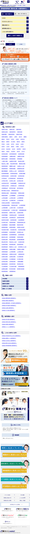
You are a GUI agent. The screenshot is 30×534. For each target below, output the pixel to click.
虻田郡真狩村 (21, 171)
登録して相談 (22, 500)
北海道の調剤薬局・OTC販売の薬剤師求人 (11, 303)
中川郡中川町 (14, 210)
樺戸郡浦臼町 (20, 188)
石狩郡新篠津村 (13, 153)
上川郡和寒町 (22, 205)
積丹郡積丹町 (20, 178)
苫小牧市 (13, 141)
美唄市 (23, 141)
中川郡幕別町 (20, 256)
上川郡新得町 (12, 251)
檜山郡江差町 (21, 161)
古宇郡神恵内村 (12, 178)
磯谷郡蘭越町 (5, 171)
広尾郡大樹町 (5, 256)
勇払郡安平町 (5, 241)
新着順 (10, 44)
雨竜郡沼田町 (5, 195)
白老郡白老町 (5, 239)
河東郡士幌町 (12, 249)
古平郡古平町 (5, 180)
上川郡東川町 (12, 200)
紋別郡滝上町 (20, 232)
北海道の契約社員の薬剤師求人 (9, 321)
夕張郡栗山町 (5, 188)
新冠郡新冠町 (12, 244)
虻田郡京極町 (22, 173)
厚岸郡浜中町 (20, 263)
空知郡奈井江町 (21, 183)
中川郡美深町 (20, 207)
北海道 (24, 5)
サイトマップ (3, 526)
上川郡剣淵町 (5, 207)
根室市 (12, 146)
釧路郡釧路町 (5, 263)
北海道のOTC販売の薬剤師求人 (9, 305)
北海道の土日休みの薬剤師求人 (9, 340)
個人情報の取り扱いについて (16, 526)
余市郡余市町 (20, 180)
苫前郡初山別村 (13, 215)
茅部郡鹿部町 (12, 158)
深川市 (13, 149)
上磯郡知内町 (12, 156)
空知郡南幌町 (13, 183)
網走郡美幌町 (12, 224)
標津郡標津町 (5, 271)
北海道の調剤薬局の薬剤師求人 (9, 298)
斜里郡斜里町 (5, 227)
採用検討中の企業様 (15, 504)
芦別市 (3, 144)
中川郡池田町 (5, 259)
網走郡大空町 (5, 237)
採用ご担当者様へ (4, 527)
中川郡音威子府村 (6, 210)
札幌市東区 (18, 129)
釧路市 (3, 139)
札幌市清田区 (5, 136)
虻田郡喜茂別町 (14, 173)
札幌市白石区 (5, 131)
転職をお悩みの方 (7, 497)
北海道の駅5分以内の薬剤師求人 (9, 343)
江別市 (7, 144)
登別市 (24, 149)
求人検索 (19, 5)
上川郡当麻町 (5, 197)
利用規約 (8, 526)
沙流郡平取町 (5, 244)
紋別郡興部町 (5, 234)
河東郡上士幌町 (20, 249)
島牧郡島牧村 (5, 168)
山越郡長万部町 (13, 161)
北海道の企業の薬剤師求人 (8, 307)
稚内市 (18, 141)
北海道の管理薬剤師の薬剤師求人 (9, 345)
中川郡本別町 (20, 259)
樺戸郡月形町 (12, 188)
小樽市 (15, 136)
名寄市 (3, 146)
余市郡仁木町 (12, 180)
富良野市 (19, 149)
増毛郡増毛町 (5, 212)
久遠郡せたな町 (20, 166)
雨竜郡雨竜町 (13, 193)
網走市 (3, 141)
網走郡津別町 (20, 224)
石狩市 (18, 151)
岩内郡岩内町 (21, 175)
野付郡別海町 (12, 268)
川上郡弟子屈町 (13, 266)
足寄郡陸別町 (12, 261)
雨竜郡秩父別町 (5, 193)
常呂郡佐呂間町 (21, 229)
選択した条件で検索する (15, 35)
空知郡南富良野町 (6, 205)
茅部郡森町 (19, 158)
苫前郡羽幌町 (5, 215)
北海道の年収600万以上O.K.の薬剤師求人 (11, 335)
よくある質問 (22, 497)
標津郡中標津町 (20, 268)
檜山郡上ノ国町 (5, 163)
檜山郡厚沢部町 (14, 163)
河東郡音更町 (5, 249)
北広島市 (13, 151)
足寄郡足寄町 (5, 261)
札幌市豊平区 (12, 131)
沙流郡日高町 (21, 241)
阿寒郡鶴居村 (21, 266)
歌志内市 (8, 149)
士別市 (22, 144)
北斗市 (23, 151)
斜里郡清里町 (12, 227)
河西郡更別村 (21, 254)
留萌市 (7, 141)
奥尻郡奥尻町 (5, 166)
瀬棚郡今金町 (12, 166)
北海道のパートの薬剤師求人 (8, 326)
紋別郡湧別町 (12, 232)
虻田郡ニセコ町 (13, 171)
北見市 (12, 139)
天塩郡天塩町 (5, 217)
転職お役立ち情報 (7, 500)
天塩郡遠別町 (21, 215)
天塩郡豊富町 (21, 219)
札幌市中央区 (5, 129)
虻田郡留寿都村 (5, 173)
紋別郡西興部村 (13, 234)
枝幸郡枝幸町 (13, 219)
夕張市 (17, 139)
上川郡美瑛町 (20, 200)
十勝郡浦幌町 (20, 261)
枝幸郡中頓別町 (5, 219)
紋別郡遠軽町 (5, 232)
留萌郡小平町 (12, 212)
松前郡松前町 (21, 153)
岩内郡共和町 (13, 175)
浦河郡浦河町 (20, 244)
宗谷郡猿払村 (12, 217)
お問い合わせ (24, 526)
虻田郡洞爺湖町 (20, 239)
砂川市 (3, 149)
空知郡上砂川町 (5, 185)
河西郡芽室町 (5, 254)
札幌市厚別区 (11, 134)
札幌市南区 (19, 131)
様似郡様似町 (5, 246)
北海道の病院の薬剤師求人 (8, 300)
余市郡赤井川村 (5, 183)
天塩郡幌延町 (5, 224)
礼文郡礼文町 (5, 222)
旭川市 (20, 136)
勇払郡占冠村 (14, 205)
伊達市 (7, 151)
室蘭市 (25, 136)
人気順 (20, 44)
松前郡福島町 (5, 156)
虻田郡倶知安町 (5, 175)
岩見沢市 (23, 139)
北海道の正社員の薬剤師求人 (8, 319)
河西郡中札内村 (13, 254)
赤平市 (12, 144)
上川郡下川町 (12, 207)
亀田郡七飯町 (5, 158)
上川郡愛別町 (20, 197)
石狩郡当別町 (5, 153)
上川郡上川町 (5, 200)
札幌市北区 (11, 129)
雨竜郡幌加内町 (22, 210)
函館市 (10, 136)
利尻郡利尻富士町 (21, 222)
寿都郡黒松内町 (20, 168)
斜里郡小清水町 (20, 227)
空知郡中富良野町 (15, 202)
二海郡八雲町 (5, 161)
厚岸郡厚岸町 (12, 263)
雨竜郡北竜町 (21, 193)
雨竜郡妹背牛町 (15, 190)
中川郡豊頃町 (12, 259)
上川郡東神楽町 (20, 195)
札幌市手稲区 (19, 134)
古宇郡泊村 (4, 178)
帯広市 (7, 139)
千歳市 (17, 146)
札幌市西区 (4, 134)
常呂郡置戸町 (13, 229)
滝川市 (22, 146)
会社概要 (10, 527)
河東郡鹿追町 (5, 251)
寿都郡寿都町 (12, 168)
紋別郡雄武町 (21, 234)
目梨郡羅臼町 (12, 271)
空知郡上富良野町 (6, 202)
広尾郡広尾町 (12, 256)
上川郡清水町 (20, 251)
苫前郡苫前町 (20, 212)
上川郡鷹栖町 (12, 195)
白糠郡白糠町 (5, 268)
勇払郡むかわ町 (13, 241)
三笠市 (7, 146)
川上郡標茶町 (5, 266)
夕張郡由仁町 (13, 185)
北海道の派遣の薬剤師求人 (8, 324)
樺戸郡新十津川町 (6, 190)
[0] (22, 2)
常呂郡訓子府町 (5, 229)
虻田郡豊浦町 (12, 237)
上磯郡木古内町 (20, 156)
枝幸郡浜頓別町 (20, 217)
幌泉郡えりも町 (13, 246)
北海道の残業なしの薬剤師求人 (9, 338)
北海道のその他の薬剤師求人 (8, 310)
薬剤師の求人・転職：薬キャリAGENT (8, 5)
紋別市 (17, 144)
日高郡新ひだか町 (22, 246)
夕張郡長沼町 (21, 185)
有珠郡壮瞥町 (20, 237)
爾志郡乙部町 (22, 163)
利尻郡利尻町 (12, 222)
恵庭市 (3, 151)
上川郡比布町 (12, 197)
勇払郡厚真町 (12, 239)
